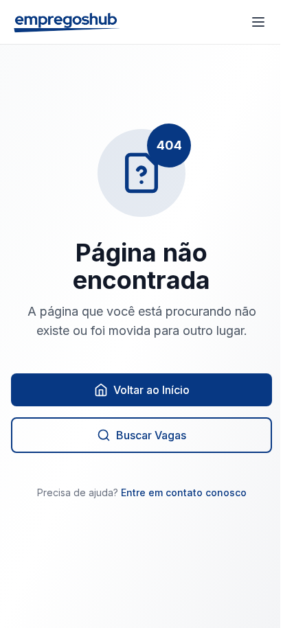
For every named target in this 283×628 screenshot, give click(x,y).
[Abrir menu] (258, 22)
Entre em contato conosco (184, 492)
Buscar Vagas (151, 435)
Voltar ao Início (151, 390)
